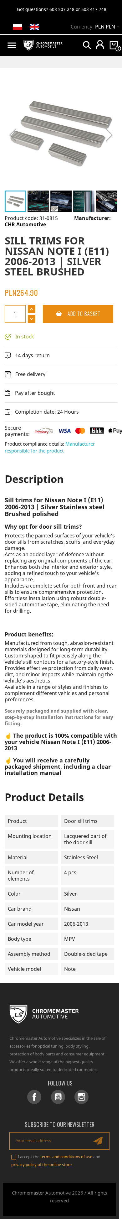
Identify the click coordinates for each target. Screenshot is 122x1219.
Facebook (34, 1097)
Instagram (81, 1097)
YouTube (58, 1097)
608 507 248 (61, 9)
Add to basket (71, 313)
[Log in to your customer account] (100, 44)
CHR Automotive (25, 224)
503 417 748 (93, 9)
